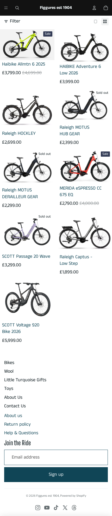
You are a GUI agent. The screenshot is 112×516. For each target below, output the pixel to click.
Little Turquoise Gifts (25, 380)
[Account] (94, 8)
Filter (15, 21)
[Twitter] (65, 508)
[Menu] (6, 8)
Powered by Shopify (73, 496)
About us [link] (13, 416)
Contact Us (15, 406)
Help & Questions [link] (21, 433)
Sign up (56, 474)
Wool (9, 371)
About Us (13, 397)
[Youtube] (47, 508)
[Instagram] (38, 508)
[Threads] (74, 508)
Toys (8, 388)
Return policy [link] (17, 424)
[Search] (17, 8)
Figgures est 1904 (47, 496)
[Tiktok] (56, 508)
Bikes (9, 362)
